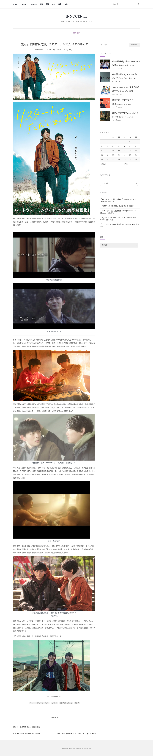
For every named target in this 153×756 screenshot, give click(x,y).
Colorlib (72, 748)
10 (136, 146)
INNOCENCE (76, 16)
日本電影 (76, 33)
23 (130, 155)
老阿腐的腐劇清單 (118, 206)
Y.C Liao (105, 224)
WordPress (87, 748)
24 (136, 155)
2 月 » (126, 164)
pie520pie (106, 211)
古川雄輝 (54, 703)
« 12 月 (103, 164)
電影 (47, 4)
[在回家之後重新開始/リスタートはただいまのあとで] (54, 77)
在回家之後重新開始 (66, 703)
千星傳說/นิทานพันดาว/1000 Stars (27, 734)
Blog (24, 4)
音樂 (66, 4)
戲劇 (41, 4)
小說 (53, 4)
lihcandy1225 (107, 199)
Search (134, 45)
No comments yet (54, 696)
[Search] (138, 4)
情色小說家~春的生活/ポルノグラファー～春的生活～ (76, 734)
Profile (33, 4)
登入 (25, 727)
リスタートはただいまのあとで (39, 703)
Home (16, 4)
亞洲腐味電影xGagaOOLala (123, 224)
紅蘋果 (104, 206)
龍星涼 (77, 703)
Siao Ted (59, 50)
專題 (60, 4)
